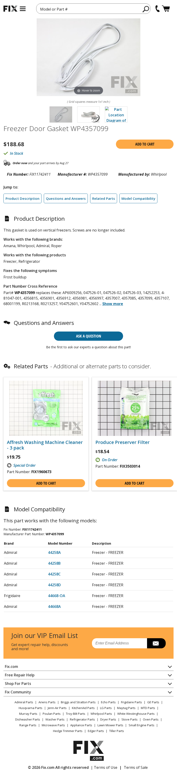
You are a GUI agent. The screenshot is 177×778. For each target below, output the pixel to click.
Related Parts (103, 198)
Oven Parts (151, 719)
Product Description (22, 198)
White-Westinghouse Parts (136, 714)
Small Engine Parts (141, 725)
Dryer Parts (108, 719)
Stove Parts (129, 719)
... (111, 303)
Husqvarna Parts (30, 708)
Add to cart (144, 144)
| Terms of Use (104, 767)
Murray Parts (28, 714)
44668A (54, 606)
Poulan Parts (52, 714)
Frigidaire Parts (131, 702)
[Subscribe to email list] (156, 643)
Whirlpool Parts (101, 714)
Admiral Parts (24, 702)
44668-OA (56, 595)
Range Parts (27, 725)
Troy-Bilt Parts (75, 714)
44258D (54, 584)
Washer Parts (55, 719)
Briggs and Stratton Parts (78, 702)
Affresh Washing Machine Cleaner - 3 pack (45, 445)
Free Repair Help (20, 675)
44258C (54, 574)
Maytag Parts (126, 708)
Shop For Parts (18, 683)
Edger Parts (96, 731)
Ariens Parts (47, 702)
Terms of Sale (136, 767)
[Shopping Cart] (166, 8)
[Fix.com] (10, 9)
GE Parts (153, 702)
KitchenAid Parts (83, 708)
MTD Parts (148, 708)
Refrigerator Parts (82, 719)
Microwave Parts (53, 725)
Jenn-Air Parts (57, 708)
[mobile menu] (23, 9)
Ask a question (88, 336)
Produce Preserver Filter (122, 442)
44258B (54, 563)
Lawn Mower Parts (110, 725)
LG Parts (106, 708)
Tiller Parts (116, 731)
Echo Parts (108, 702)
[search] (146, 9)
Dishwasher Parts (27, 719)
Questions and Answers (66, 198)
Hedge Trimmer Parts (68, 731)
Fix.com (11, 666)
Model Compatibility (138, 198)
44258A (54, 552)
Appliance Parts (81, 725)
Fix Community (18, 692)
